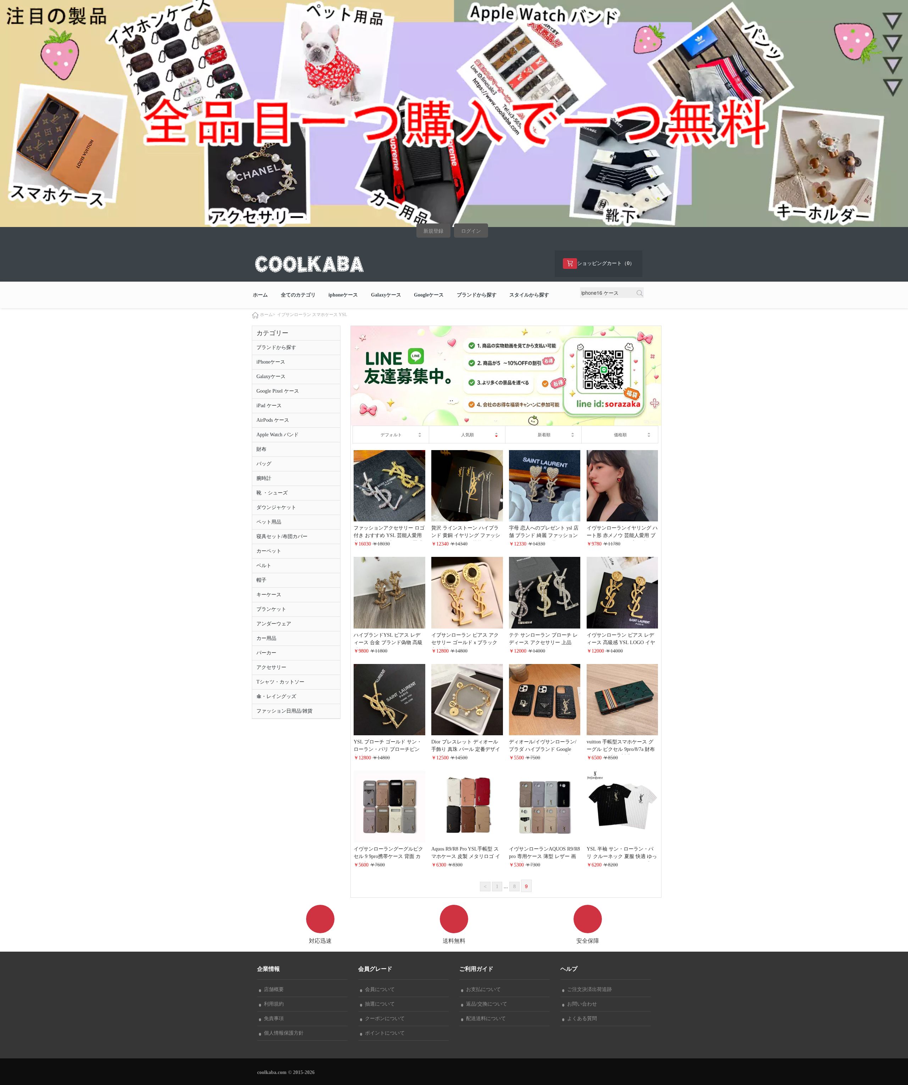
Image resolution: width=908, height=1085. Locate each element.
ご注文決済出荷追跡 (588, 989)
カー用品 (266, 638)
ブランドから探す (477, 295)
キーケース (268, 594)
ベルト (263, 565)
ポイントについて (383, 1033)
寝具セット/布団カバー (282, 536)
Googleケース (429, 295)
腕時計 (263, 478)
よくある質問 (580, 1018)
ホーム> (267, 314)
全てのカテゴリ (298, 295)
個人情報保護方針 (282, 1033)
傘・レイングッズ (276, 696)
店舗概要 (272, 989)
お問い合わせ (580, 1004)
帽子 (261, 580)
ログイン (471, 231)
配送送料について (484, 1018)
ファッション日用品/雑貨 (284, 711)
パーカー (266, 652)
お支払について (482, 989)
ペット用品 (268, 522)
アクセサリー (271, 667)
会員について (378, 989)
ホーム (260, 295)
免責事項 (272, 1018)
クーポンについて (383, 1018)
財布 (261, 449)
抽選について (378, 1004)
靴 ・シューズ (272, 493)
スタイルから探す (529, 295)
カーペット (268, 551)
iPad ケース (269, 405)
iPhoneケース (270, 362)
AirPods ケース (272, 420)
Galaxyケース (386, 295)
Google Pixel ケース (277, 391)
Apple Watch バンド (277, 434)
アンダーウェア (273, 623)
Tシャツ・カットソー (280, 682)
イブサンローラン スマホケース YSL (312, 314)
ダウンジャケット (276, 507)
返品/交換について (485, 1004)
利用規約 (272, 1004)
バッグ (263, 463)
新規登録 (433, 231)
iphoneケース (343, 295)
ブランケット (271, 609)
